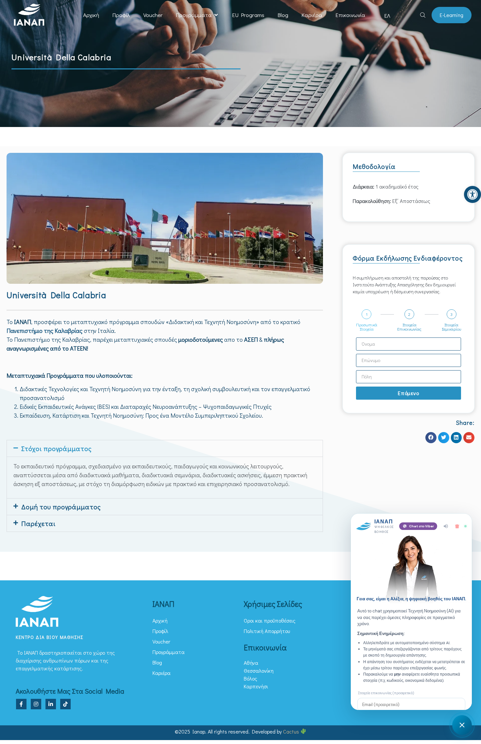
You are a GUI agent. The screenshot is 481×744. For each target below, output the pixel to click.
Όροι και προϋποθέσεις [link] (269, 620)
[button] (216, 15)
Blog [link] (282, 15)
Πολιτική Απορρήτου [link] (267, 630)
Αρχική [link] (91, 15)
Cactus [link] (291, 731)
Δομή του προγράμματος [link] (61, 506)
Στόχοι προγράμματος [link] (56, 448)
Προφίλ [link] (121, 15)
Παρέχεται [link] (38, 523)
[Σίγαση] (446, 526)
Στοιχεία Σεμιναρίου (451, 326)
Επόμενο (408, 393)
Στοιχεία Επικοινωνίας (409, 326)
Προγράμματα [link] (194, 15)
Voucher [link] (153, 15)
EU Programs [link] (248, 15)
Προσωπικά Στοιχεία (366, 326)
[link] (472, 194)
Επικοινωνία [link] (350, 15)
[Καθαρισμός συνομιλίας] (457, 526)
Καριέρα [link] (311, 15)
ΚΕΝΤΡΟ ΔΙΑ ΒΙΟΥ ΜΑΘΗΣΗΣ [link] (49, 637)
